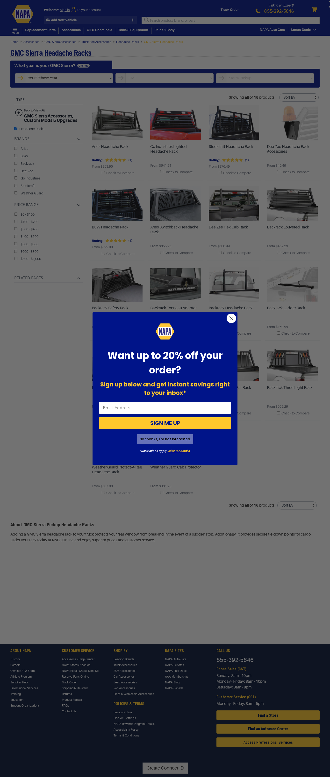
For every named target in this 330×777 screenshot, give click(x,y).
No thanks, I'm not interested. (165, 439)
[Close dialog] (231, 318)
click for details (179, 451)
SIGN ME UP (165, 423)
